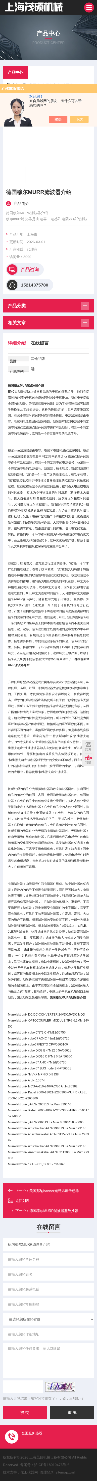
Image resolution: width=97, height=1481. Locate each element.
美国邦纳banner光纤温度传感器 (54, 1191)
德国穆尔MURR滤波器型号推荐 (53, 1211)
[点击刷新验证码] (60, 1387)
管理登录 (47, 1472)
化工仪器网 (29, 1472)
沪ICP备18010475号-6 (51, 1465)
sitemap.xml (65, 1472)
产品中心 (15, 72)
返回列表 (22, 1201)
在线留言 (40, 342)
